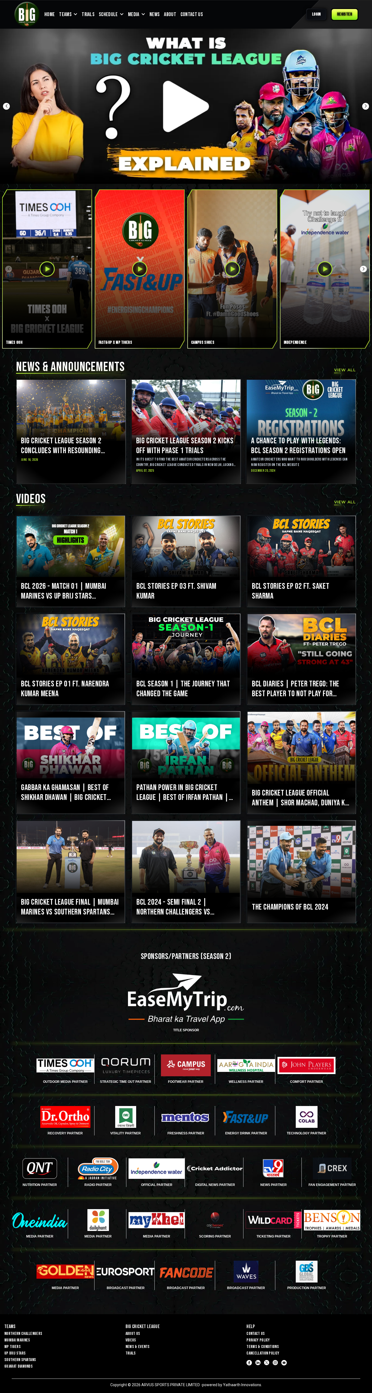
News (155, 14)
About (170, 14)
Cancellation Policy (262, 1353)
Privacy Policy (258, 1340)
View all (345, 369)
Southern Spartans (20, 1359)
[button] (6, 106)
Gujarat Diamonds (18, 1366)
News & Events (138, 1346)
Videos (131, 1340)
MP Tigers (12, 1346)
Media (133, 14)
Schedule (108, 14)
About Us (133, 1333)
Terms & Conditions (262, 1346)
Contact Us (192, 14)
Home (49, 14)
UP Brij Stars (15, 1353)
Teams (65, 14)
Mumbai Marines (17, 1340)
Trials (88, 14)
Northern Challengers (23, 1333)
